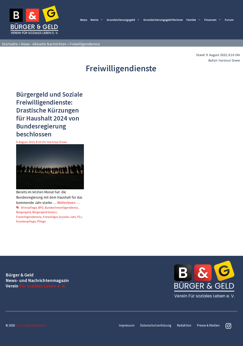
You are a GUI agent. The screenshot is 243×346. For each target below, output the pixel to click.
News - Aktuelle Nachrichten (43, 43)
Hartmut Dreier (229, 60)
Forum (229, 20)
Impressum (126, 325)
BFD (40, 207)
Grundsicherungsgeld (121, 20)
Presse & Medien (208, 325)
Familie (191, 20)
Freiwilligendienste (29, 217)
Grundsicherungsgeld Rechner (163, 20)
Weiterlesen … (68, 202)
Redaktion (184, 325)
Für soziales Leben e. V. (42, 286)
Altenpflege (29, 207)
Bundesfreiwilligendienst (61, 207)
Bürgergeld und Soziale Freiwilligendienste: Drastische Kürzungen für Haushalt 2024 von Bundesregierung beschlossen (49, 114)
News (83, 20)
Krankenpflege (26, 221)
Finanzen (210, 20)
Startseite (10, 43)
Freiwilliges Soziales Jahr (59, 217)
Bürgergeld (23, 212)
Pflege (41, 221)
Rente (94, 20)
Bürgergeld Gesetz (44, 212)
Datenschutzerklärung (155, 325)
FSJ (79, 217)
